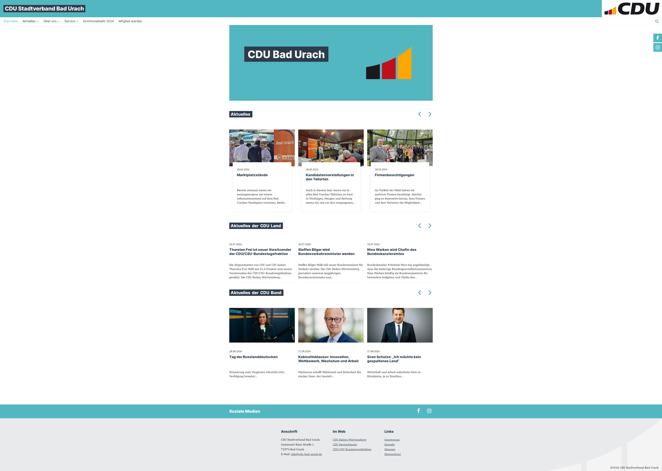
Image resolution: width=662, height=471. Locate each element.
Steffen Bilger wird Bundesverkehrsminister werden (326, 252)
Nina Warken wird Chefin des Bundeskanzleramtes (392, 252)
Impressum (392, 439)
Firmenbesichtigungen (394, 175)
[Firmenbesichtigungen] (400, 131)
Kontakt (389, 444)
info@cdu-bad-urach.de (306, 454)
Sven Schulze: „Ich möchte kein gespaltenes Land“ (394, 359)
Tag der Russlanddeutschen (253, 357)
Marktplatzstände (252, 175)
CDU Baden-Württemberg (349, 439)
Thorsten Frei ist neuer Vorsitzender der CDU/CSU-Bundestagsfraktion (260, 252)
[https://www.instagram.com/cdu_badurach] (657, 47)
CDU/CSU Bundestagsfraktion (352, 449)
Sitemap (389, 449)
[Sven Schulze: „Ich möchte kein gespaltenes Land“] (400, 310)
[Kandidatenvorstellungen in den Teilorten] (331, 131)
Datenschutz (392, 454)
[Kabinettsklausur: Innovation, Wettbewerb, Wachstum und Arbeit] (331, 310)
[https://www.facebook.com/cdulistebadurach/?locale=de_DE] (657, 38)
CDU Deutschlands (345, 444)
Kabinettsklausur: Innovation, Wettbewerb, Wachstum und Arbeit (328, 359)
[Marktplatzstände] (262, 131)
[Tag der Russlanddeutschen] (262, 310)
